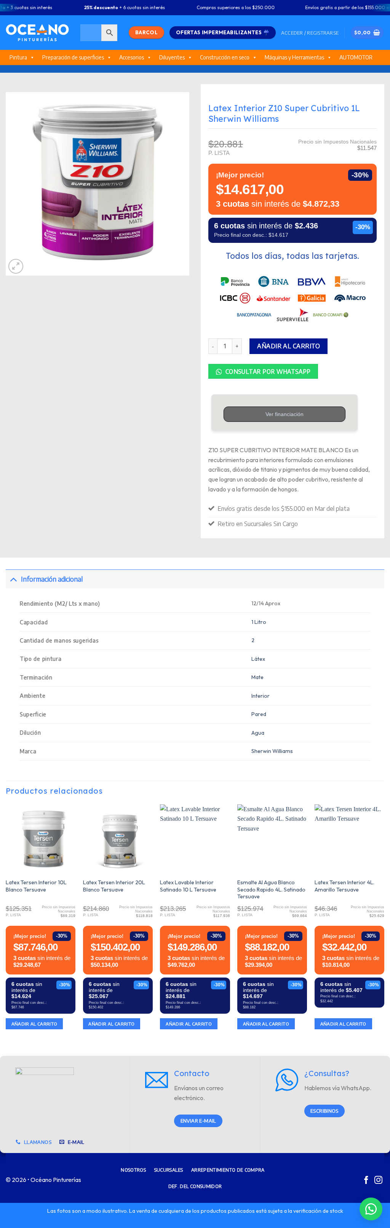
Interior (260, 695)
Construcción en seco (224, 57)
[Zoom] (15, 266)
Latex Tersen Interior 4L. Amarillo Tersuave (344, 886)
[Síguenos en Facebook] (366, 1180)
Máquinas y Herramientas (294, 57)
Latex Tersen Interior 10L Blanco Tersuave (36, 886)
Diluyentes (172, 57)
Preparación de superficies (73, 57)
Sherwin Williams (272, 751)
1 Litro (258, 622)
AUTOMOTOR (355, 57)
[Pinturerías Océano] (37, 32)
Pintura (18, 57)
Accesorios (131, 57)
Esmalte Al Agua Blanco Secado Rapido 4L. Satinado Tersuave (271, 889)
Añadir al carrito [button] (34, 1024)
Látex (258, 658)
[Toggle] (13, 579)
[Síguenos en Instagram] (378, 1180)
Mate (257, 677)
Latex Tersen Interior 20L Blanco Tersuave (114, 886)
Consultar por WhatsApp (267, 371)
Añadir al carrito (288, 346)
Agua (257, 732)
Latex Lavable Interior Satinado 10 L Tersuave (188, 886)
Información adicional (52, 579)
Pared (258, 714)
